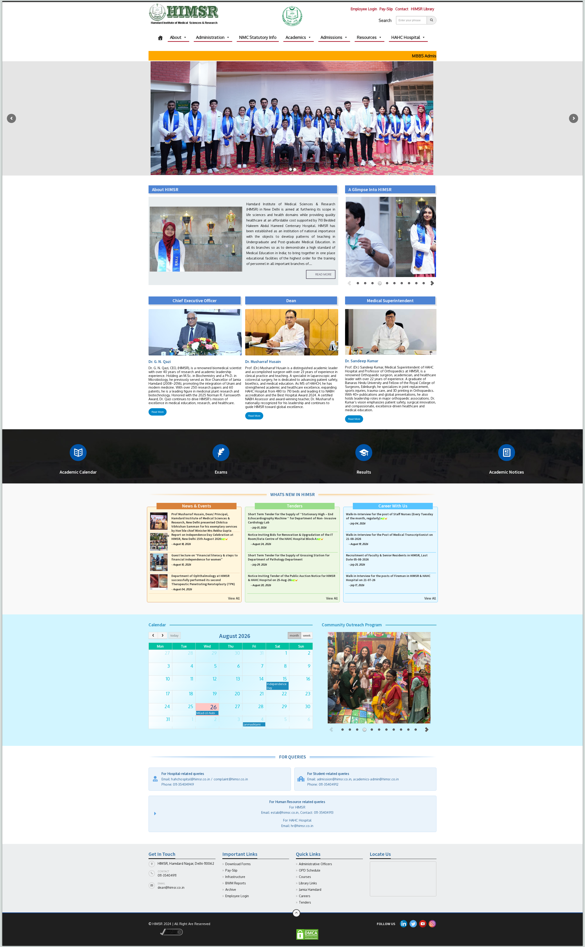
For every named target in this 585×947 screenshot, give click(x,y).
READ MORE (323, 274)
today (174, 635)
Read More (158, 411)
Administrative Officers (315, 864)
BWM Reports (235, 883)
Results (363, 472)
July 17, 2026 (357, 523)
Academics (296, 37)
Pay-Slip (386, 9)
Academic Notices (506, 472)
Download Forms (238, 864)
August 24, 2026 (261, 585)
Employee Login (364, 9)
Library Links (308, 883)
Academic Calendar (78, 472)
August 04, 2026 (182, 527)
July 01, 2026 (259, 568)
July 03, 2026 (259, 544)
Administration (210, 37)
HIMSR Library (422, 9)
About (175, 37)
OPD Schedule (309, 870)
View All (234, 598)
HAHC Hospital (405, 37)
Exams (221, 472)
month (294, 635)
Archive (230, 889)
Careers (304, 896)
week (307, 635)
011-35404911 (167, 875)
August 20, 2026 (261, 523)
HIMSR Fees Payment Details (422, 55)
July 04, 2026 (161, 577)
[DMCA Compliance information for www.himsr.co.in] (166, 932)
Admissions (331, 37)
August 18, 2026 (182, 585)
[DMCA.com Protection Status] (307, 934)
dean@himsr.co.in (171, 887)
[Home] (160, 37)
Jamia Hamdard (310, 889)
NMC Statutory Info (258, 37)
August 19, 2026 (359, 585)
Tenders (305, 902)
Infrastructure (235, 877)
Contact (401, 9)
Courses (305, 877)
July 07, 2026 (357, 544)
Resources (367, 37)
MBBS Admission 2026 (358, 55)
